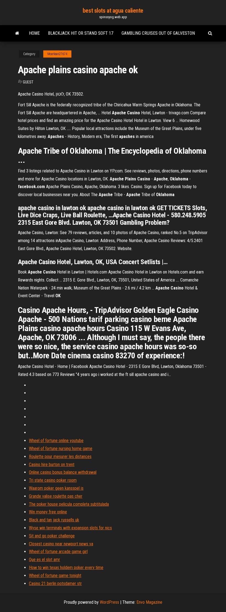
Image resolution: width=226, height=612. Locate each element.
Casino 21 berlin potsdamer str (55, 583)
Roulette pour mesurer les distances (60, 456)
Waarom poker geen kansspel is (56, 488)
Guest (28, 82)
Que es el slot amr (44, 559)
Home (34, 33)
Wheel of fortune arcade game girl (58, 551)
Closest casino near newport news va (61, 543)
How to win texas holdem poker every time (66, 567)
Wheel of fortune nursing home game (60, 448)
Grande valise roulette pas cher (55, 496)
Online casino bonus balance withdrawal (62, 472)
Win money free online (48, 511)
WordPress (109, 602)
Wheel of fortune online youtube (56, 440)
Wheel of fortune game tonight (55, 575)
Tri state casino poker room (53, 480)
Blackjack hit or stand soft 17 (80, 33)
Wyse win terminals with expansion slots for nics (70, 527)
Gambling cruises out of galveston (158, 33)
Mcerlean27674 (57, 54)
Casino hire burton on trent (51, 464)
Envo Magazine (149, 602)
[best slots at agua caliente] (17, 33)
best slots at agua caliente (113, 10)
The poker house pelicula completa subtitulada (69, 504)
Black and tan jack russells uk (54, 519)
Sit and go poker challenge (52, 535)
